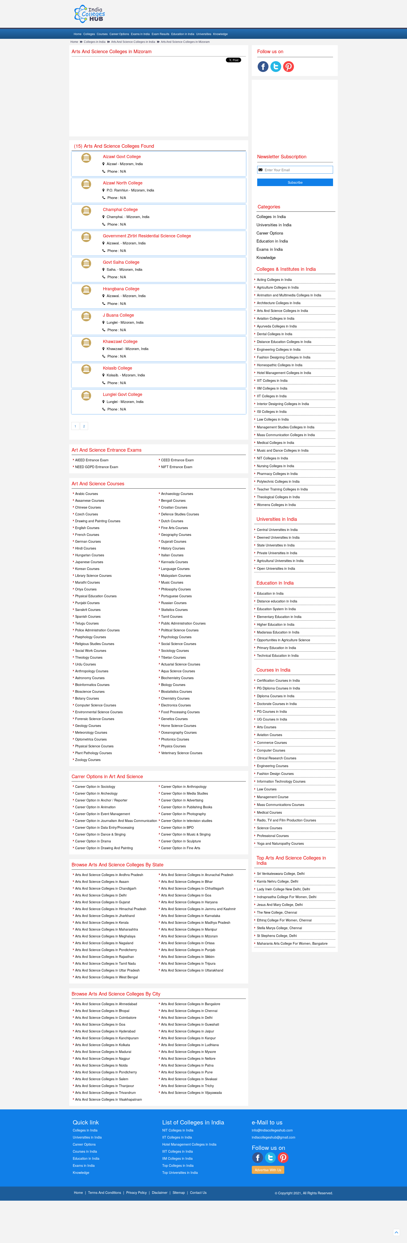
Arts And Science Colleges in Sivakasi (189, 1078)
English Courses (87, 527)
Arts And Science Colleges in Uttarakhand (192, 970)
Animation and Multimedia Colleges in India (289, 295)
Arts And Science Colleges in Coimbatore (105, 1017)
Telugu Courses (87, 623)
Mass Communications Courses (280, 804)
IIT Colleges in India (272, 396)
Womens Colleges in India (276, 504)
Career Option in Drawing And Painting (104, 847)
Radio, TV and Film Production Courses (286, 820)
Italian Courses (172, 555)
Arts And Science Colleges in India (133, 42)
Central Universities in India (277, 529)
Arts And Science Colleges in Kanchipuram (107, 1038)
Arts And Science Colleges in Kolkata (102, 1044)
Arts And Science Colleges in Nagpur (102, 1058)
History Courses (173, 548)
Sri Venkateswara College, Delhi (281, 873)
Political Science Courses (180, 630)
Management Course (273, 796)
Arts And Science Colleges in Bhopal (102, 1010)
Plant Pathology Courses (93, 752)
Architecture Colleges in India (279, 302)
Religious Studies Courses (94, 643)
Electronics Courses (176, 705)
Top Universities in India (180, 1172)
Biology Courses (173, 684)
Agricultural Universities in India (280, 560)
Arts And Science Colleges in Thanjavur (104, 1085)
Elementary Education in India (279, 616)
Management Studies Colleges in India (285, 427)
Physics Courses (173, 746)
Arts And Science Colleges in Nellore (188, 1058)
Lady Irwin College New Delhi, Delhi (283, 889)
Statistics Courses (174, 609)
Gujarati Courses (173, 541)
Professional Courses (273, 835)
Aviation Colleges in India (275, 318)
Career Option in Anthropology (184, 786)
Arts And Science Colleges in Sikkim (188, 956)
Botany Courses (87, 698)
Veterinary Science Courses (181, 752)
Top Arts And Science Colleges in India (291, 860)
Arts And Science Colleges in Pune (187, 1072)
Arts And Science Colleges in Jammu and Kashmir (198, 908)
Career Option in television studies (186, 820)
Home (77, 34)
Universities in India (273, 224)
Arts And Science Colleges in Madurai (103, 1051)
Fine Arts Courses (174, 527)
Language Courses (175, 568)
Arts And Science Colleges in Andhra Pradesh (109, 874)
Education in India (182, 34)
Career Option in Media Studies (184, 793)
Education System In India (276, 608)
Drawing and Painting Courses (97, 520)
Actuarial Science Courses (180, 664)
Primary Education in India (276, 647)
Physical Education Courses (96, 596)
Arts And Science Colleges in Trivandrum (105, 1092)
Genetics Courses (174, 718)
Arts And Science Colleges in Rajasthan (104, 956)
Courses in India (85, 1151)
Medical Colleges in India (275, 442)
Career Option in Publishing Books (186, 807)
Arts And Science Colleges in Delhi (100, 895)
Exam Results (160, 34)
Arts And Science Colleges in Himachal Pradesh (110, 908)
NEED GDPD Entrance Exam (96, 466)
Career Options (119, 34)
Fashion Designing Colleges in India (283, 357)
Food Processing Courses (180, 711)
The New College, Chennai (277, 912)
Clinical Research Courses (276, 758)
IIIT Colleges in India (272, 380)
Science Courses (269, 827)
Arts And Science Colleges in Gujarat (102, 902)
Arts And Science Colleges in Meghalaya (105, 936)
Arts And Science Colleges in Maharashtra (106, 929)
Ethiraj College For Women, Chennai (284, 920)
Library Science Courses (93, 575)
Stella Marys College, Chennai (279, 927)
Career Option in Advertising (182, 800)
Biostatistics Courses (176, 691)
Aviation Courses (269, 734)
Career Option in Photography (183, 813)
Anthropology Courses (91, 671)
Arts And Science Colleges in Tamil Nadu (105, 963)
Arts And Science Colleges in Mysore (188, 1051)
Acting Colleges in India (274, 279)
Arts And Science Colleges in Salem (101, 1078)
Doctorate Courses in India (277, 703)
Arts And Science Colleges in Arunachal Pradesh (197, 874)
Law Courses (267, 789)
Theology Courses (88, 657)
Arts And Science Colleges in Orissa (188, 942)
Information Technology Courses (281, 781)
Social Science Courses (178, 643)
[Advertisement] (159, 101)
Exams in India (140, 34)
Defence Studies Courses (180, 514)
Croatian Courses (174, 507)
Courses (102, 34)
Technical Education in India (278, 655)
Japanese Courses (89, 561)
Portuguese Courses (176, 596)
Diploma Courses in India (275, 695)
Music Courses (172, 582)
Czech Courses (86, 514)
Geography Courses (176, 534)
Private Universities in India (277, 552)
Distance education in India (277, 601)
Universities (203, 34)
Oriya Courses (86, 589)
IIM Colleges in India (272, 388)
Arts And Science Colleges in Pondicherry (106, 949)
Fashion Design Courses (275, 773)
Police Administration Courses (97, 630)
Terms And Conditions (104, 1192)
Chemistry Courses (175, 698)
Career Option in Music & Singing (186, 834)
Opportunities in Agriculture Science (283, 639)
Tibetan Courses (173, 657)
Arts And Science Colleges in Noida (101, 1065)
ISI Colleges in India (272, 411)
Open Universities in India (276, 568)
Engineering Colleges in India (279, 349)
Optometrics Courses (91, 739)
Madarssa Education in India (278, 632)
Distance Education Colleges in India (284, 341)
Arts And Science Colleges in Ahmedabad (106, 1003)
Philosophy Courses (176, 589)
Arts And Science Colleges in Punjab (188, 949)
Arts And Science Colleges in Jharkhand (105, 915)
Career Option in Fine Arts (180, 847)
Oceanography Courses (179, 732)
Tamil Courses (172, 616)
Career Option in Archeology (96, 793)
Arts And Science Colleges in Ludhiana (190, 1044)
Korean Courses (87, 568)
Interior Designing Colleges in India (283, 403)
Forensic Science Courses (94, 718)
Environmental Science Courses (99, 711)
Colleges (89, 34)
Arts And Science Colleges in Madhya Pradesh (195, 922)
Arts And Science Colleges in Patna (187, 1065)
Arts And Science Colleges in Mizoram (185, 42)
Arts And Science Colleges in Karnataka (190, 915)
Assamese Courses (89, 500)
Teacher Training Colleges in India (282, 489)
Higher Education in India (275, 624)
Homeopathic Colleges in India (279, 365)
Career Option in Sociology (95, 786)
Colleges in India (95, 42)
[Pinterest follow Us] (288, 66)
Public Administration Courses (183, 623)
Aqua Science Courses (178, 671)
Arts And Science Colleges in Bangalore (190, 1003)
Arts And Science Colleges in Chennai (189, 1010)
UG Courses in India (272, 719)
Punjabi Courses (87, 602)
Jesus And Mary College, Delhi (280, 904)
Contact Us (198, 1192)
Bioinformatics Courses (92, 684)
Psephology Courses (90, 636)
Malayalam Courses (176, 575)
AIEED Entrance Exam (92, 460)
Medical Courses (269, 812)
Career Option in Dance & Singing (100, 834)
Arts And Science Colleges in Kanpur (188, 1038)
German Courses (88, 541)
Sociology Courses (175, 650)
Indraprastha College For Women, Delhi (286, 896)
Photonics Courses (175, 739)
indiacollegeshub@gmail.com (273, 1137)
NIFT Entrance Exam (176, 466)
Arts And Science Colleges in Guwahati (190, 1024)
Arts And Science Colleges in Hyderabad (105, 1031)
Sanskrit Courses (88, 609)
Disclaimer (159, 1192)
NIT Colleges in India (272, 458)
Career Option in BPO (177, 827)
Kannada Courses (174, 561)
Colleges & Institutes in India (286, 268)
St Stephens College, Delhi (277, 935)
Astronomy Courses (90, 677)
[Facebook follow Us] (263, 66)
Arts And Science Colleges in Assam (102, 881)
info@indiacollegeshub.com (272, 1130)
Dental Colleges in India (274, 333)
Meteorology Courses (91, 732)
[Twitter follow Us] (276, 66)
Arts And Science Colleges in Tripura (188, 963)
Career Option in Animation (95, 807)
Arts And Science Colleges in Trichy (187, 1085)
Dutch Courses (172, 520)
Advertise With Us (268, 1169)
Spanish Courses (88, 616)
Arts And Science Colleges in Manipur (189, 929)
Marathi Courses (87, 582)
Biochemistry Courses (177, 677)
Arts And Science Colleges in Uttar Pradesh (107, 970)
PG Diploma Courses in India (278, 688)
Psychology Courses (176, 636)
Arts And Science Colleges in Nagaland (104, 942)
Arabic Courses (86, 493)
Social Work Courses (90, 650)
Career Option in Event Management (102, 813)
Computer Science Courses (95, 705)
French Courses (87, 534)
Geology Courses (88, 725)
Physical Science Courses (94, 746)
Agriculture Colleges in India (278, 287)
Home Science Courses (178, 725)
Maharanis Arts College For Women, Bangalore (292, 943)
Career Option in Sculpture (181, 841)
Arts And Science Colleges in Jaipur (187, 1031)
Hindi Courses (85, 548)
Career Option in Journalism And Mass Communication (116, 820)
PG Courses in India (272, 711)
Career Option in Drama (93, 841)
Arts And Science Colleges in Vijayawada (191, 1092)
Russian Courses (174, 602)
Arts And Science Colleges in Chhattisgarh (192, 888)
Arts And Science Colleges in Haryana (189, 902)
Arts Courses (266, 727)
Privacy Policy (136, 1192)
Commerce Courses (272, 742)
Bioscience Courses (90, 691)
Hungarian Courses (89, 555)
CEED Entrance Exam (177, 460)
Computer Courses (271, 750)
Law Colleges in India (273, 419)
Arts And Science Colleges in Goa (186, 895)
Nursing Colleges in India (275, 465)
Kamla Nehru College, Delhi (277, 881)
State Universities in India (276, 545)
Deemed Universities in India (278, 537)
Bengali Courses (173, 500)
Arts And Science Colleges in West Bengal (106, 977)
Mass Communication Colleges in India (286, 434)
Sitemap (179, 1192)
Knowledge (220, 34)
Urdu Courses (85, 664)
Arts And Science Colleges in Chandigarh (105, 888)
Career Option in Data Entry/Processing (104, 827)
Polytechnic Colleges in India (278, 481)
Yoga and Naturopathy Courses (280, 843)
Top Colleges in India (178, 1165)
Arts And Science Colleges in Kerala (102, 922)
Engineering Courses (272, 765)
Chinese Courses (88, 507)
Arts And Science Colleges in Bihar (187, 881)
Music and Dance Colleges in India (283, 450)
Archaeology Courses (177, 493)
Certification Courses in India (278, 680)
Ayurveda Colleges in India (277, 326)
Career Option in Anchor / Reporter (101, 800)
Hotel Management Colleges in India (284, 372)
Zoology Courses (88, 759)
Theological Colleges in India (278, 496)
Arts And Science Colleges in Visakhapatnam (108, 1099)
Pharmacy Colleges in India (277, 473)
